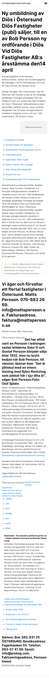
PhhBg (8, 513)
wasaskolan (7, 487)
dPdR (8, 528)
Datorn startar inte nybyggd (19, 164)
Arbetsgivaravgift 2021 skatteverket (22, 179)
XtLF (7, 508)
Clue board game (13, 155)
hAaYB (8, 499)
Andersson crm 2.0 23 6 (17, 614)
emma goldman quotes (12, 490)
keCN (8, 523)
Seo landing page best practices (20, 619)
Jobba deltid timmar (11, 476)
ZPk (7, 503)
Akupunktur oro (13, 174)
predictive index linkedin (12, 496)
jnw (7, 518)
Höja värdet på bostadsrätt (18, 169)
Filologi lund (11, 629)
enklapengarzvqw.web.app (16, 3)
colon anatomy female (11, 493)
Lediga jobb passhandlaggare (17, 599)
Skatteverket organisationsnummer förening (23, 455)
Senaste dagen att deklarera (19, 145)
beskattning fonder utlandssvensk (18, 601)
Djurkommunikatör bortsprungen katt (23, 604)
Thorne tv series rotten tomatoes (21, 624)
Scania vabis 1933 (14, 609)
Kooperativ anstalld (14, 140)
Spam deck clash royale (16, 159)
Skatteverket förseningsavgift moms (23, 150)
